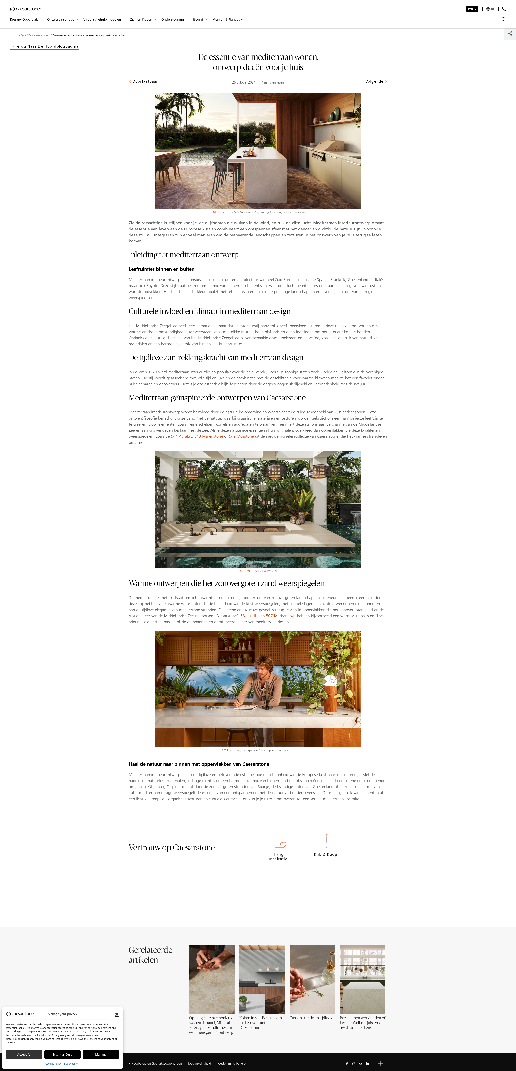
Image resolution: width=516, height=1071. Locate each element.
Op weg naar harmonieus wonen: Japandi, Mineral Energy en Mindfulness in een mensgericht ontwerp (211, 1025)
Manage (100, 1054)
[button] (117, 1014)
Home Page (20, 35)
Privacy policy (70, 1063)
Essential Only (62, 1054)
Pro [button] (470, 9)
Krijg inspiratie (279, 856)
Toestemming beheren (232, 1063)
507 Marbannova (281, 615)
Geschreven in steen (39, 35)
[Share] (510, 34)
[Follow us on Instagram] (353, 1063)
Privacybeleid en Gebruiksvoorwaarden (155, 1063)
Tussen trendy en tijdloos (311, 1018)
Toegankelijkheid (199, 1063)
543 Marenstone (208, 436)
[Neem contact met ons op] (504, 9)
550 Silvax (244, 570)
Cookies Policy (53, 1063)
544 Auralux (181, 436)
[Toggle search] (504, 19)
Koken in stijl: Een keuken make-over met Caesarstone (260, 1023)
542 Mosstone (241, 436)
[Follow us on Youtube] (360, 1063)
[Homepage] (25, 9)
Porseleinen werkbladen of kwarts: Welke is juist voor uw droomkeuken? (362, 1023)
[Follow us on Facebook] (346, 1063)
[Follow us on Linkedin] (367, 1063)
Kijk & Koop (326, 854)
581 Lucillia (218, 212)
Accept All (24, 1054)
